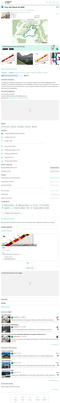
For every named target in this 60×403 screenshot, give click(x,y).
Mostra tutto (30, 268)
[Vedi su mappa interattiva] (30, 42)
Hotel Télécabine (6, 360)
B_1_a (20, 254)
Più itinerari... (55, 344)
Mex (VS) (22, 10)
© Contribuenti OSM (21, 98)
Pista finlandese (6, 315)
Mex (3, 248)
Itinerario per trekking (5, 10)
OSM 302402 (12, 98)
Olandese (33, 72)
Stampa (22, 399)
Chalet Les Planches (7, 351)
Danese (17, 72)
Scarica (30, 399)
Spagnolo (40, 72)
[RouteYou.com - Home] (8, 2)
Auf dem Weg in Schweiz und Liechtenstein (21, 12)
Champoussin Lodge (7, 370)
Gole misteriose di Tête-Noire (10, 325)
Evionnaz (27, 126)
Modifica (44, 399)
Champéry (20, 126)
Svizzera (12, 10)
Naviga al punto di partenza (12, 213)
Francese (22, 72)
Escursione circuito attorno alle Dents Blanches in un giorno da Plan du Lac (24, 334)
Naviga (15, 399)
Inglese (28, 72)
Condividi (37, 399)
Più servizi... (55, 389)
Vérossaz (13, 126)
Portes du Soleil (17, 10)
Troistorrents (5, 126)
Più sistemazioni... (54, 380)
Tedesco (46, 72)
